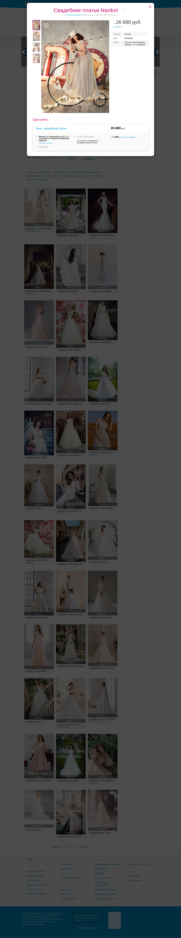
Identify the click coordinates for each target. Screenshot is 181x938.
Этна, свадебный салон (50, 128)
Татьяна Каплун (73, 15)
